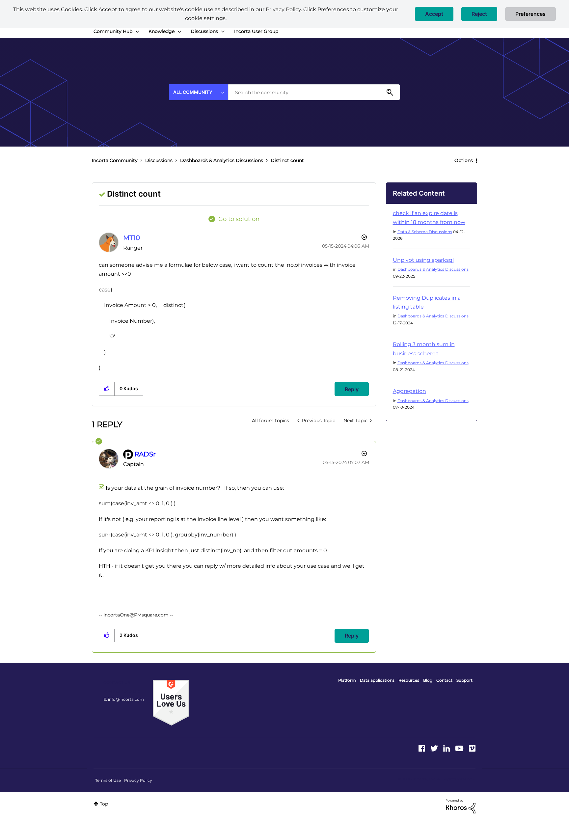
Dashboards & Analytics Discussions (221, 160)
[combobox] (314, 92)
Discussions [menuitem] (204, 31)
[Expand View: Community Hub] (137, 31)
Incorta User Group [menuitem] (256, 31)
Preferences (530, 14)
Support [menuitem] (464, 680)
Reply (352, 389)
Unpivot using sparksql (423, 260)
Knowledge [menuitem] (162, 31)
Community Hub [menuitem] (113, 31)
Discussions (159, 160)
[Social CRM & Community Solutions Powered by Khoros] (460, 806)
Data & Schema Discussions (424, 231)
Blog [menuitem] (427, 680)
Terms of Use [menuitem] (108, 780)
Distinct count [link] (287, 160)
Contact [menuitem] (444, 680)
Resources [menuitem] (408, 680)
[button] (434, 14)
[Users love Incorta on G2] (171, 702)
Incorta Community (115, 160)
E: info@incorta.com (123, 699)
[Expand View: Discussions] (223, 31)
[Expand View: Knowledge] (179, 31)
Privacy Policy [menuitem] (138, 780)
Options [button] (463, 160)
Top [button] (104, 804)
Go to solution (238, 219)
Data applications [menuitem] (377, 680)
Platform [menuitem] (347, 680)
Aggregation (409, 391)
